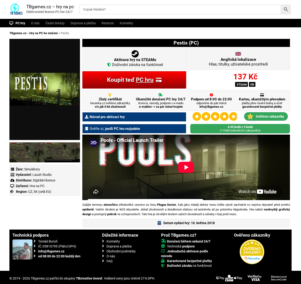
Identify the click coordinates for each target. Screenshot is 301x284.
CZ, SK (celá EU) (39, 191)
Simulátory (32, 169)
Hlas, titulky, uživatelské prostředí (238, 61)
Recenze (108, 23)
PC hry (20, 23)
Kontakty (126, 23)
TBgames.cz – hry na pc (50, 6)
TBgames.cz (18, 33)
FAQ (110, 261)
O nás (35, 23)
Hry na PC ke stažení (43, 33)
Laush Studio (42, 175)
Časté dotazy (55, 23)
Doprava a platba (83, 23)
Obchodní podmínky (121, 251)
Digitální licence (43, 180)
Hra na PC (36, 186)
